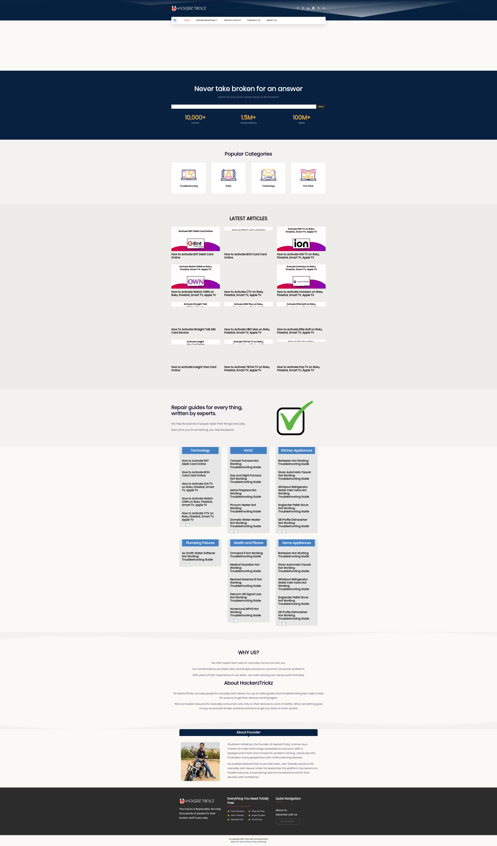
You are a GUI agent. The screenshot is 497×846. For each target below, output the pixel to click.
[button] (175, 20)
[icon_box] (189, 178)
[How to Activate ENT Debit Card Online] (195, 239)
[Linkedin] (308, 8)
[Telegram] (313, 8)
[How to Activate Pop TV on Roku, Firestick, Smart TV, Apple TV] (301, 351)
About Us (281, 810)
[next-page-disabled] (187, 565)
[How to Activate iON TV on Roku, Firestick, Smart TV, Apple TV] (301, 239)
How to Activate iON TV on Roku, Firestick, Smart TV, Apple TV (198, 487)
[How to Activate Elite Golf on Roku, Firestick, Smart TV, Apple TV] (301, 314)
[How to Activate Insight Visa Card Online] (195, 351)
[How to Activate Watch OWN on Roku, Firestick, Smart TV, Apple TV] (195, 276)
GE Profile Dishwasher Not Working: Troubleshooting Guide (293, 523)
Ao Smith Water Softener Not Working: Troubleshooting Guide (198, 556)
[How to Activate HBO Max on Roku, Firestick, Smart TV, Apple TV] (248, 314)
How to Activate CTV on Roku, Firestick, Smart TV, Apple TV (198, 516)
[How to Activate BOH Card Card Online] (248, 239)
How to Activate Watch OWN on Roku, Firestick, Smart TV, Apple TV (197, 501)
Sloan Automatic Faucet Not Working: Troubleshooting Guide (294, 475)
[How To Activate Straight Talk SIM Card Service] (195, 314)
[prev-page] (183, 525)
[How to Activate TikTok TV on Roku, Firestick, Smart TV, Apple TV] (248, 351)
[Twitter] (318, 8)
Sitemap (262, 842)
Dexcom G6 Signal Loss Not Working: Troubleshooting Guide (245, 597)
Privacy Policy (252, 842)
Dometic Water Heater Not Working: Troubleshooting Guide (245, 523)
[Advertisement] (248, 50)
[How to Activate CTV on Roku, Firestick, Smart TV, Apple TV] (248, 276)
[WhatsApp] (324, 8)
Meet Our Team (237, 842)
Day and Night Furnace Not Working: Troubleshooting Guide (245, 478)
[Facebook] (298, 8)
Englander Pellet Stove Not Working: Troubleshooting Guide (293, 508)
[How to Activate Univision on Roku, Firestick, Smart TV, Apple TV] (301, 276)
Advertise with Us (286, 814)
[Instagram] (303, 8)
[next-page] (187, 525)
